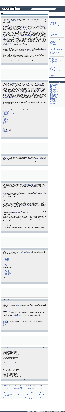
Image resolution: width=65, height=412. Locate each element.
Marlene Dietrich (52, 67)
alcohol (20, 35)
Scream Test (5, 46)
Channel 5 (4, 203)
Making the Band (5, 124)
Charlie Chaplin (52, 75)
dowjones (7, 16)
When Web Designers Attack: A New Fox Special (7, 386)
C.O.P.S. (4, 120)
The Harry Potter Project (30, 388)
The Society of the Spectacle (19, 385)
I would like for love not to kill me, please (57, 57)
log (50, 101)
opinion (51, 87)
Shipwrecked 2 (29, 35)
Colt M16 (51, 66)
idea (2, 299)
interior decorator (16, 53)
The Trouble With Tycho (54, 36)
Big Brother (7, 259)
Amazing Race (7, 262)
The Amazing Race (6, 111)
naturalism (8, 161)
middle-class (26, 205)
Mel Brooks (7, 94)
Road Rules (5, 127)
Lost (3, 123)
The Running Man (32, 223)
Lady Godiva (52, 73)
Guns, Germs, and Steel (54, 59)
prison (36, 46)
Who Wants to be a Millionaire (22, 313)
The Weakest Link (17, 315)
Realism (4, 161)
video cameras (5, 100)
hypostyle (54, 101)
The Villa (4, 36)
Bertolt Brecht (52, 76)
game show (26, 86)
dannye (7, 347)
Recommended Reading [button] (57, 17)
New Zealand (12, 20)
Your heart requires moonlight (55, 48)
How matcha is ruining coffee (55, 25)
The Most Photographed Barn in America (7, 389)
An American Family (6, 112)
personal (51, 91)
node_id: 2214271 (53, 44)
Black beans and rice (53, 54)
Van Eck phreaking (53, 24)
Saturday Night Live (28, 84)
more (57, 105)
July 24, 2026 (52, 35)
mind (21, 252)
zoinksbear (8, 249)
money (28, 251)
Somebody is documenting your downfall (30, 386)
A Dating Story (7, 272)
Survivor (34, 25)
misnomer (25, 185)
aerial (15, 362)
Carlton (40, 202)
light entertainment (30, 184)
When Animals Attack (7, 397)
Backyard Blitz (5, 58)
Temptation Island (6, 132)
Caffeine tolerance (53, 98)
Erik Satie (51, 43)
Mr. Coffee (51, 32)
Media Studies (6, 224)
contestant (29, 50)
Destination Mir (5, 121)
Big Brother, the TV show (7, 116)
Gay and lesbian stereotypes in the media (7, 395)
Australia (16, 19)
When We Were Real (53, 42)
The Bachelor (7, 264)
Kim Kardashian (18, 397)
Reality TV (4, 157)
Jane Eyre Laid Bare (53, 34)
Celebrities (42, 397)
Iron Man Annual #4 (53, 55)
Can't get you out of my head (54, 52)
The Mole (4, 43)
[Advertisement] (32, 3)
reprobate (16, 358)
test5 (50, 68)
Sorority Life (7, 271)
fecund (42, 193)
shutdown (51, 74)
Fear (6, 265)
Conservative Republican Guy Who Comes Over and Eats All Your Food (30, 397)
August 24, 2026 (53, 100)
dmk (6, 280)
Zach (6, 80)
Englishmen (7, 31)
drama (28, 158)
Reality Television (19, 394)
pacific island (31, 31)
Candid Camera (26, 92)
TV (11, 253)
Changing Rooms (6, 52)
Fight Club (51, 51)
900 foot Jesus (52, 45)
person (30, 276)
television (12, 83)
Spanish (4, 38)
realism (7, 158)
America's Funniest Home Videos (8, 113)
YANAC (51, 86)
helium (12, 351)
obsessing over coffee (54, 84)
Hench (51, 33)
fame (31, 251)
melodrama (40, 158)
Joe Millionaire (30, 391)
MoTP (23, 184)
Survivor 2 (4, 130)
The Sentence (52, 53)
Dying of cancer (52, 63)
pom (3, 31)
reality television (31, 19)
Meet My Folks (7, 263)
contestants (27, 40)
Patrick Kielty (16, 212)
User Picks (51, 19)
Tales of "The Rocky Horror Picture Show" (57, 70)
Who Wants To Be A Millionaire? (8, 134)
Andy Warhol (23, 105)
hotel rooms (25, 35)
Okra (50, 31)
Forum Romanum (53, 62)
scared (44, 49)
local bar (15, 40)
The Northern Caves (53, 28)
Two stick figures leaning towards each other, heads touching (56, 61)
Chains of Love (5, 119)
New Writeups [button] (57, 82)
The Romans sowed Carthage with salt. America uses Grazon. (56, 40)
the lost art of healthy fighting (55, 38)
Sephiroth (51, 69)
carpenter (4, 53)
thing (3, 16)
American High (5, 114)
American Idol (5, 320)
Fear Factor (4, 122)
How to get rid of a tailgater (54, 71)
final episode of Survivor (25, 29)
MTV (23, 252)
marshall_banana (8, 299)
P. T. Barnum (8, 106)
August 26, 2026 (53, 90)
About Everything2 (52, 18)
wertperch (55, 85)
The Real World (5, 126)
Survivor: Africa (5, 131)
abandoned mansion (42, 46)
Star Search (5, 318)
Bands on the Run (6, 115)
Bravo (44, 202)
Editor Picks (51, 58)
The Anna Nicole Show (9, 269)
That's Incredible (13, 97)
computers (34, 99)
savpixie (54, 93)
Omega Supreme (53, 41)
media (22, 309)
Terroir (51, 21)
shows (14, 251)
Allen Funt (36, 92)
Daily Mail (38, 224)
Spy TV (4, 128)
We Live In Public (7, 392)
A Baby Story (7, 274)
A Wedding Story (8, 273)
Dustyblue (55, 97)
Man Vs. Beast (5, 326)
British (9, 20)
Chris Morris (39, 228)
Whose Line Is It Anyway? (37, 84)
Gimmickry (8, 311)
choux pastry (52, 30)
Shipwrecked (5, 30)
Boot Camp (4, 117)
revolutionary (17, 305)
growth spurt (39, 89)
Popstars (18, 229)
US (10, 43)
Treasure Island (5, 25)
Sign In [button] (57, 11)
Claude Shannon (53, 22)
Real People (6, 97)
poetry (3, 347)
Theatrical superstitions (54, 94)
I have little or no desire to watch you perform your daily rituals (19, 388)
